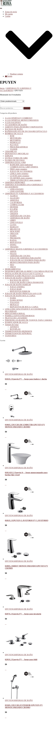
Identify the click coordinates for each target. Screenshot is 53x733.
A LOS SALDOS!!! (13, 122)
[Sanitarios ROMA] (6, 5)
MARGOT (14, 227)
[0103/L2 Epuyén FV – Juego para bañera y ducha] (19, 372)
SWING (13, 245)
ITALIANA (14, 302)
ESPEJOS (9, 156)
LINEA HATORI (17, 191)
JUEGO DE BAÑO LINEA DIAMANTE (26, 282)
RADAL (13, 240)
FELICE (13, 253)
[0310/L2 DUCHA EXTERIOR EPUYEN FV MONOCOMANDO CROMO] (19, 698)
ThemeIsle (49, 721)
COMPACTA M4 (17, 205)
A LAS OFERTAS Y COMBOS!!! (18, 118)
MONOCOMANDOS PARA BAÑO (25, 262)
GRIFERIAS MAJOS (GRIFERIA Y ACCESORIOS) (26, 249)
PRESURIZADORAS (19, 147)
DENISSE (14, 207)
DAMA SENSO (16, 300)
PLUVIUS (14, 145)
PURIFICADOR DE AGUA (16, 322)
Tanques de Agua (11, 325)
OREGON (14, 233)
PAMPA (13, 236)
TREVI (13, 267)
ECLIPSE (14, 209)
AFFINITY (14, 327)
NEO (12, 265)
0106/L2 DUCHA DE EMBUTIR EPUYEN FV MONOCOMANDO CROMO (25, 426)
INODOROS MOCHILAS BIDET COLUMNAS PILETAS (29, 271)
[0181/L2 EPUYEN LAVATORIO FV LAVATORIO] (19, 513)
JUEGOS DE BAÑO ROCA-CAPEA (20, 296)
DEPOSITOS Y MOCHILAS (16, 154)
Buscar (26, 108)
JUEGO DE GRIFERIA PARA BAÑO (25, 258)
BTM (12, 136)
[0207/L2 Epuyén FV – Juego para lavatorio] (19, 607)
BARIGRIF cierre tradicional (21, 165)
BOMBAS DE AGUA (14, 134)
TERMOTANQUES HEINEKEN (18, 331)
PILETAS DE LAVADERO (16, 318)
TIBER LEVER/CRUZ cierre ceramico (25, 180)
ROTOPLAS (15, 329)
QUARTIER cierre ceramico (21, 178)
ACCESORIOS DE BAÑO (16, 125)
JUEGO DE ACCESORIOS (21, 171)
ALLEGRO (14, 198)
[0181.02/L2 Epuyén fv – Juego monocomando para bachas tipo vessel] (19, 465)
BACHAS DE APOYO (19, 280)
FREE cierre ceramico (18, 169)
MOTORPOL (15, 140)
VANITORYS (10, 336)
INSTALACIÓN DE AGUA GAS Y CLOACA (24, 273)
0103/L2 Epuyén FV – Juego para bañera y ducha (26, 379)
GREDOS (14, 213)
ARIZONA (14, 200)
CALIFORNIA (16, 202)
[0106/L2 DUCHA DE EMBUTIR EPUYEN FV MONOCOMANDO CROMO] (19, 418)
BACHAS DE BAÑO (14, 129)
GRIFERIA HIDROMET (15, 182)
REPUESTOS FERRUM (20, 291)
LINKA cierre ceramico (19, 174)
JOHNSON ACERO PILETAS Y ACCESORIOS (24, 276)
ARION (13, 251)
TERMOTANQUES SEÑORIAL (18, 333)
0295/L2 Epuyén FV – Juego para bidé (21, 659)
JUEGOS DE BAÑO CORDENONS (20, 278)
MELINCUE (15, 229)
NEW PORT (15, 231)
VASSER (13, 149)
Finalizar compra (16, 74)
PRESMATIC (15, 238)
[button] (29, 72)
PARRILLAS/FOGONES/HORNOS (20, 316)
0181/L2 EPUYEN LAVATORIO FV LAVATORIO (26, 520)
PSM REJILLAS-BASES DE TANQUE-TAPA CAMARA (28, 320)
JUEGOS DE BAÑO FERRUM (18, 285)
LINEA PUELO (16, 222)
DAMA (13, 298)
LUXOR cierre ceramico (19, 176)
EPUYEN (14, 211)
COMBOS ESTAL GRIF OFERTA (24, 167)
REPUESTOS (15, 242)
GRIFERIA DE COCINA (20, 216)
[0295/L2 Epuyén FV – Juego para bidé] (19, 652)
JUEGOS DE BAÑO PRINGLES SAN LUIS (23, 293)
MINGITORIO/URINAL (15, 313)
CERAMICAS (11, 151)
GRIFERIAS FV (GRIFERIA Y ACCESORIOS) (24, 194)
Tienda (9, 76)
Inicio (2, 88)
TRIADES (14, 247)
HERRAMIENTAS (13, 269)
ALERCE (14, 196)
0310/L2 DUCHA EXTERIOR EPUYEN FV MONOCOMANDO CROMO (24, 706)
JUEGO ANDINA (17, 287)
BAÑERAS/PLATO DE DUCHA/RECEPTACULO (26, 131)
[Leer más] (5, 389)
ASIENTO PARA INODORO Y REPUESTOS (24, 127)
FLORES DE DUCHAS (15, 160)
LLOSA (13, 225)
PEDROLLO (15, 142)
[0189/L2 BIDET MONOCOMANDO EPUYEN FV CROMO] (19, 559)
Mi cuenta (9, 14)
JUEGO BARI (16, 289)
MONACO (14, 305)
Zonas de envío (11, 12)
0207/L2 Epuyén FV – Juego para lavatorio (23, 614)
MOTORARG (15, 138)
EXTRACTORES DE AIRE (16, 158)
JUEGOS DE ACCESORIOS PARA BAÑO (27, 260)
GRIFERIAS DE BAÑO (20, 218)
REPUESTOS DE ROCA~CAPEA (24, 307)
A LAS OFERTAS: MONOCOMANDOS (22, 120)
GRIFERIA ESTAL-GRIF (15, 162)
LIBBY (13, 220)
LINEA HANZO (16, 189)
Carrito (7, 728)
